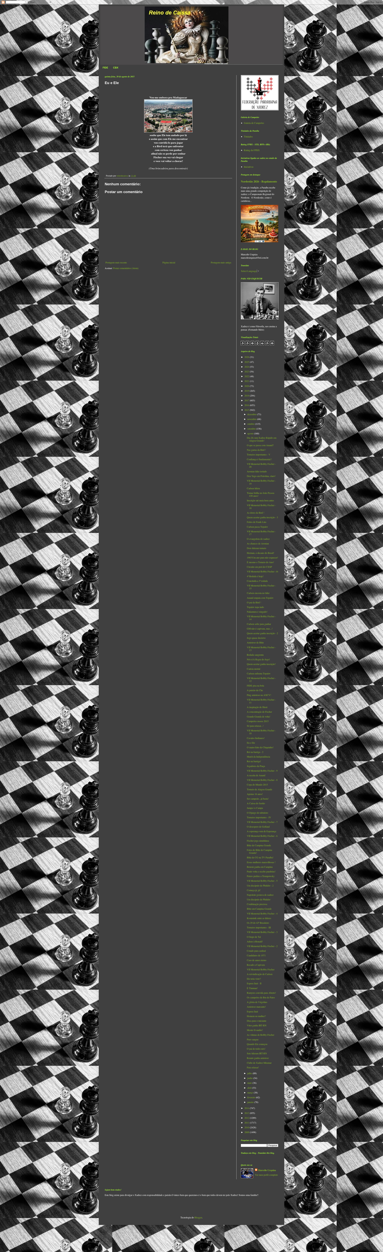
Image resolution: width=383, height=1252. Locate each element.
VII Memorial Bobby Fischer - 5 (262, 880)
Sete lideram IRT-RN (257, 1053)
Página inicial (168, 262)
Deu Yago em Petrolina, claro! (261, 476)
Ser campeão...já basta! (258, 798)
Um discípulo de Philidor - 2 (260, 885)
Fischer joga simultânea (258, 840)
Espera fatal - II (254, 983)
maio (250, 1082)
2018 (247, 395)
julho (250, 1073)
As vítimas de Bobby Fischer (260, 1034)
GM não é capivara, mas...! (259, 628)
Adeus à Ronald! (255, 941)
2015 (247, 409)
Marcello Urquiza (267, 1170)
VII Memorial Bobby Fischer (260, 969)
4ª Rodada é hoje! (255, 576)
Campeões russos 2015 (258, 721)
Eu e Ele (251, 742)
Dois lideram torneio (256, 548)
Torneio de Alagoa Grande (259, 789)
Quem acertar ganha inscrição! (261, 664)
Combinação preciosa (257, 904)
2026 (247, 357)
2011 (247, 1122)
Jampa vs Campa (255, 807)
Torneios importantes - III (259, 927)
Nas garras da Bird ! (256, 449)
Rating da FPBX (252, 150)
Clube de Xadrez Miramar (259, 1062)
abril (249, 1087)
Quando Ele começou (257, 1044)
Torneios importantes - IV (259, 817)
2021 (247, 381)
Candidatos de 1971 (256, 955)
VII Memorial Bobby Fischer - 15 (261, 587)
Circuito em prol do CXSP (259, 566)
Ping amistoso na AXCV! (259, 695)
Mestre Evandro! (255, 1030)
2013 (247, 1113)
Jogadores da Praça (256, 766)
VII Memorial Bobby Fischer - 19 (261, 482)
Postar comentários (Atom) (125, 268)
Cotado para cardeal (256, 950)
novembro (252, 419)
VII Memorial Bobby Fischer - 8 (262, 779)
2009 (247, 1132)
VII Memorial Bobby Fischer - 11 (261, 701)
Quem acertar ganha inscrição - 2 (262, 633)
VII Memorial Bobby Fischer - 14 (261, 618)
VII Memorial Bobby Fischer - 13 (261, 649)
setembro (251, 428)
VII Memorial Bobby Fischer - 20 (261, 465)
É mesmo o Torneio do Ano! (260, 562)
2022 (247, 376)
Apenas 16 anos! (255, 794)
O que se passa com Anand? (260, 445)
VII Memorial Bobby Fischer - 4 (262, 913)
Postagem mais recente (116, 262)
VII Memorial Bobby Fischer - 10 (261, 732)
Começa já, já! (253, 890)
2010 (247, 1127)
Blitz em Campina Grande (259, 908)
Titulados (248, 136)
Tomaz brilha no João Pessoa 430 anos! (260, 494)
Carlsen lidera (253, 488)
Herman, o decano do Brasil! (260, 552)
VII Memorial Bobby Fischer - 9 (262, 770)
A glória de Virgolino (257, 1002)
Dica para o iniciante (256, 1020)
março (250, 1092)
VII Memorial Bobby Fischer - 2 (262, 946)
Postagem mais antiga (221, 262)
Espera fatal (252, 1011)
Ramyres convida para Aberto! (261, 992)
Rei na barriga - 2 (255, 752)
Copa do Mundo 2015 (257, 784)
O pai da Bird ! (254, 602)
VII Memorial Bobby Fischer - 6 (262, 835)
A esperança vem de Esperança (261, 831)
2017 (247, 400)
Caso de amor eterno (256, 960)
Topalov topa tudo (255, 607)
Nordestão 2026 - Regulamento (259, 181)
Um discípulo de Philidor (258, 899)
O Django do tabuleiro (257, 812)
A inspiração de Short (257, 707)
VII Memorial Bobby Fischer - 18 (261, 507)
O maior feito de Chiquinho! (260, 747)
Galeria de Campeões (254, 122)
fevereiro (251, 1097)
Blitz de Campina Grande (259, 845)
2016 (247, 405)
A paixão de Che (255, 690)
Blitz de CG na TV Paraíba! (260, 857)
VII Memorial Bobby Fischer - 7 (262, 821)
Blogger (198, 1217)
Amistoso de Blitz (255, 642)
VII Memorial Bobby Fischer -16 (262, 571)
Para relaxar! (253, 1067)
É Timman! (252, 988)
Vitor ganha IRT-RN (256, 1025)
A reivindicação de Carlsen (259, 974)
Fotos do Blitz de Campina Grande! (259, 851)
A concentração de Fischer (259, 711)
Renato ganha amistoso (258, 1058)
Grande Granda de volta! (258, 716)
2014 (247, 1108)
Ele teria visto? (254, 978)
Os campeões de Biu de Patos (261, 997)
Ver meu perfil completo (266, 1174)
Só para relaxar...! (255, 725)
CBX (115, 67)
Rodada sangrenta (255, 654)
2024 (247, 366)
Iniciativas (248, 166)
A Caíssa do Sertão (256, 803)
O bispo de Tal (254, 936)
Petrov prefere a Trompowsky (261, 876)
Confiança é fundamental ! (259, 459)
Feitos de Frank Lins (256, 521)
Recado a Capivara (256, 964)
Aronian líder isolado (257, 471)
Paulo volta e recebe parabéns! (261, 871)
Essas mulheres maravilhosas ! (261, 862)
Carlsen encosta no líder (258, 593)
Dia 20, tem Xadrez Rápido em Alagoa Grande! (261, 439)
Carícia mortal (253, 668)
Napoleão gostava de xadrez (260, 894)
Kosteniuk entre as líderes (259, 918)
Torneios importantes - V (258, 454)
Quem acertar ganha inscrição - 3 (262, 517)
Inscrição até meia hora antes (260, 500)
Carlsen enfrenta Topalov (258, 673)
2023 (247, 371)
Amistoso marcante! (256, 1006)
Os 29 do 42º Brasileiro (258, 922)
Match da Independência (258, 756)
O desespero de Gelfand (258, 826)
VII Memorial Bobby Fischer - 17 (261, 533)
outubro (251, 423)
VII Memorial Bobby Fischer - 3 (262, 932)
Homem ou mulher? (256, 1016)
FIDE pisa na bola (255, 685)
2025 (247, 361)
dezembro (252, 414)
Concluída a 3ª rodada (257, 580)
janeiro (250, 1102)
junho (250, 1078)
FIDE (105, 67)
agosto (250, 433)
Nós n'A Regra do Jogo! (258, 659)
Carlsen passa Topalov (257, 526)
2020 (247, 386)
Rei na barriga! (254, 761)
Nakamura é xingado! (257, 611)
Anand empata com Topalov (260, 597)
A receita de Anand (256, 775)
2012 (247, 1117)
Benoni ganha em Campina (260, 866)
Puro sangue (253, 1039)
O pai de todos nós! (256, 1048)
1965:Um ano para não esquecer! (262, 557)
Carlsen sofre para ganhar (259, 623)
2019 (247, 390)
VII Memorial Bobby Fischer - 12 (261, 679)
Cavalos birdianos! (256, 738)
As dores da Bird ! (255, 512)
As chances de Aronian (258, 543)
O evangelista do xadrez (258, 538)
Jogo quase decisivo (256, 637)
